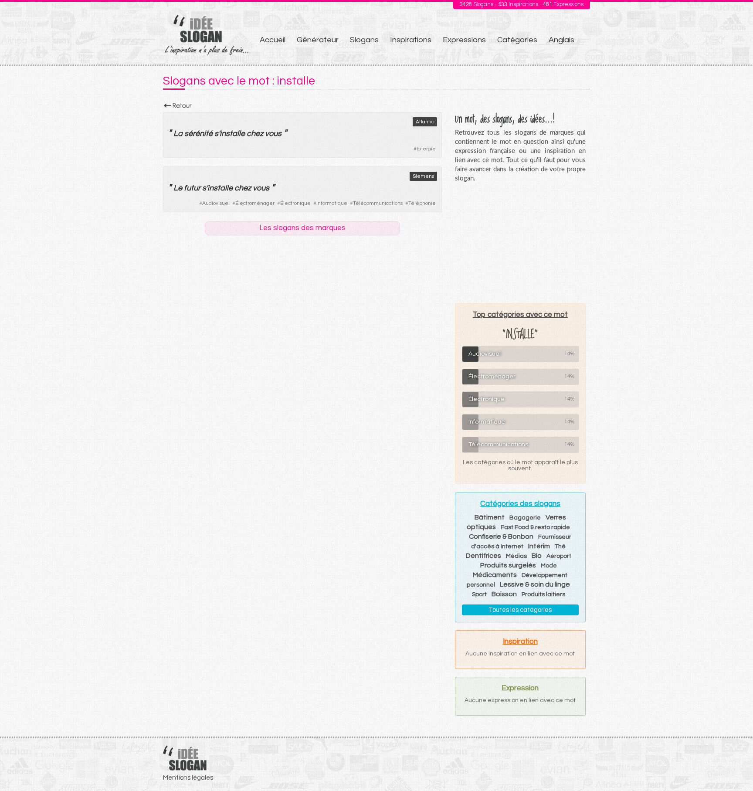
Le (177, 188)
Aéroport (558, 556)
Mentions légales (188, 777)
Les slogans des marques (302, 228)
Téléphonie (422, 203)
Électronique (295, 203)
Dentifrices (483, 555)
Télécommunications (378, 203)
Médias (516, 556)
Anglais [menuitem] (561, 40)
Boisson (504, 594)
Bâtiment (490, 517)
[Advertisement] (520, 242)
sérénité (198, 133)
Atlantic (425, 122)
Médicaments (495, 574)
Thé (560, 546)
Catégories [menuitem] (517, 40)
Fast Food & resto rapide (535, 527)
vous (273, 133)
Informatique (331, 203)
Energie (426, 149)
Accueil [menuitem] (272, 40)
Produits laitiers (543, 594)
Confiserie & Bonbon (501, 536)
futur (192, 188)
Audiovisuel (216, 203)
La (178, 133)
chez (255, 133)
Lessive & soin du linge (535, 584)
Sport (479, 594)
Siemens (423, 176)
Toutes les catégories (520, 610)
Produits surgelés (508, 565)
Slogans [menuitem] (364, 40)
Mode (549, 566)
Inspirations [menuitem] (410, 40)
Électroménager (255, 203)
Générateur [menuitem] (318, 40)
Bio (537, 555)
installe (232, 133)
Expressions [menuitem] (464, 40)
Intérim (539, 546)
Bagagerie (525, 518)
